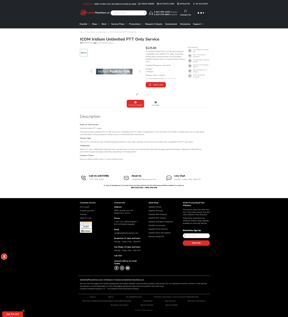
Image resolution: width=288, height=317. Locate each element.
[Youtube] (127, 268)
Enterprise (185, 24)
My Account (202, 4)
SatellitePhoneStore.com (91, 280)
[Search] (145, 12)
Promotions (135, 24)
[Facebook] (116, 268)
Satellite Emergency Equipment (160, 221)
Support (197, 24)
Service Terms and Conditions (119, 305)
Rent (104, 24)
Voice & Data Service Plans (105, 43)
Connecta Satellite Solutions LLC (129, 280)
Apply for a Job (85, 218)
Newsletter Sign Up (192, 230)
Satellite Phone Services (158, 229)
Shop (94, 24)
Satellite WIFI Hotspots (157, 214)
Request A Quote (153, 24)
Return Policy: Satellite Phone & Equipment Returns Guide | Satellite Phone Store (107, 301)
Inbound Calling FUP (156, 236)
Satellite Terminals (155, 210)
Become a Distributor (147, 305)
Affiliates (185, 4)
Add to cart (157, 85)
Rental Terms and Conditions (196, 301)
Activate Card (167, 4)
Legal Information (170, 301)
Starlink (84, 24)
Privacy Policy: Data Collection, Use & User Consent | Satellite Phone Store (176, 297)
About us (111, 297)
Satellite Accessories (156, 225)
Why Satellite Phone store (134, 297)
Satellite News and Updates (159, 233)
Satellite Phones (154, 207)
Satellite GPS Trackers (157, 218)
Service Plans (118, 24)
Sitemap (83, 214)
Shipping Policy (148, 301)
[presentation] (91, 71)
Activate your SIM (87, 210)
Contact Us (185, 14)
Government (171, 24)
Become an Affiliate (171, 305)
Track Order (147, 4)
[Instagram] (122, 268)
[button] (12, 314)
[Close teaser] (23, 311)
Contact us (92, 297)
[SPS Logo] (95, 15)
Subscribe (196, 243)
